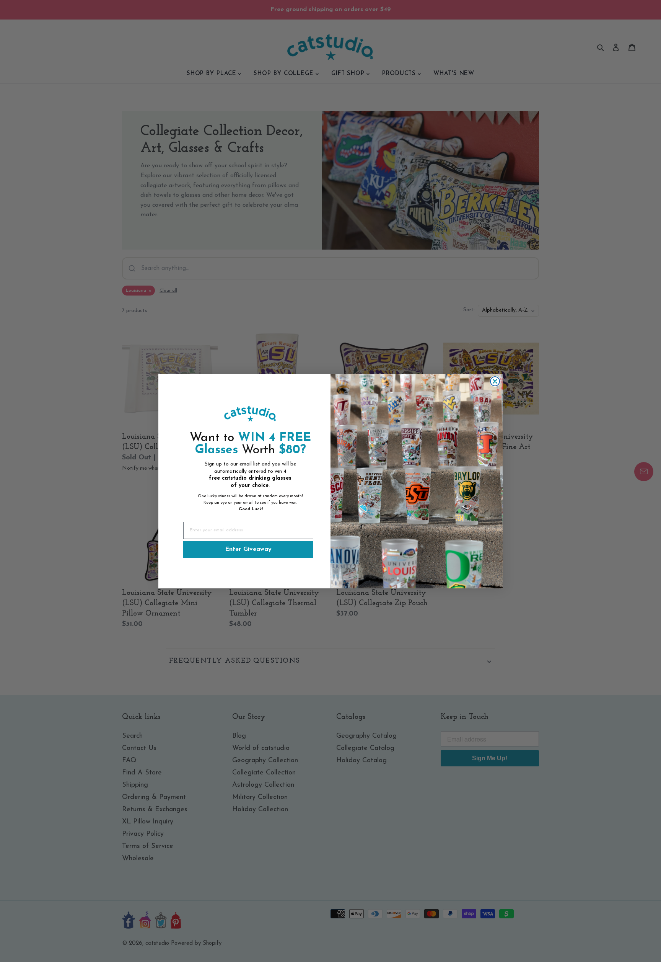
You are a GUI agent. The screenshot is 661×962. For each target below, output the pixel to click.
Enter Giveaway (248, 549)
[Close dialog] (495, 381)
